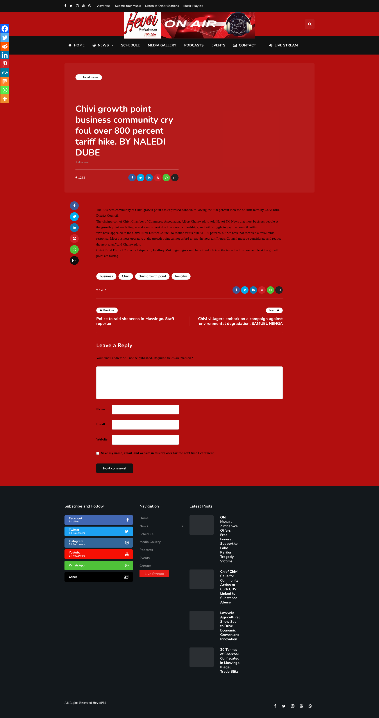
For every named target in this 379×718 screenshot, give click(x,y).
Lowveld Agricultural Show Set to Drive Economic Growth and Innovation (230, 626)
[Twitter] (4, 37)
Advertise (104, 6)
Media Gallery (162, 45)
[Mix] (4, 81)
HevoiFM (99, 702)
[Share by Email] (175, 177)
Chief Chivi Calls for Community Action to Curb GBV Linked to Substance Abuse (229, 587)
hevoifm (181, 276)
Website (101, 439)
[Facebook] (4, 28)
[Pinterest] (4, 63)
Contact (247, 45)
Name (100, 409)
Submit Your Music (128, 6)
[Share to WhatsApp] (166, 177)
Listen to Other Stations (162, 6)
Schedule (130, 45)
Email (100, 424)
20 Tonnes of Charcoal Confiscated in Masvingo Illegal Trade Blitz (230, 660)
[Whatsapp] (4, 90)
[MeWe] (4, 72)
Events (218, 45)
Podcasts (194, 45)
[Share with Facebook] (132, 177)
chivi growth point (152, 276)
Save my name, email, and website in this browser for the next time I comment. (158, 453)
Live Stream (286, 45)
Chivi (126, 276)
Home (79, 45)
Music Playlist (193, 6)
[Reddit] (4, 46)
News (103, 45)
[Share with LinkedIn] (149, 177)
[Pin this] (157, 177)
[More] (4, 98)
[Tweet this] (140, 177)
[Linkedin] (4, 55)
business (106, 276)
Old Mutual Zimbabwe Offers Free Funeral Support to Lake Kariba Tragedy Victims (229, 539)
